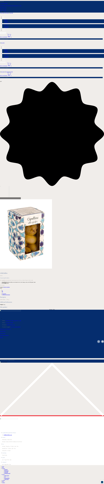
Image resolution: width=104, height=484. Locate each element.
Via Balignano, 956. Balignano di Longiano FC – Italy (10, 5)
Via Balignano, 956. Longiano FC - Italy (13, 320)
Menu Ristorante (3, 7)
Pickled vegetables (6, 287)
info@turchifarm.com (11, 324)
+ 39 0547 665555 (3, 3)
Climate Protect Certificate (5, 329)
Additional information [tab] (6, 294)
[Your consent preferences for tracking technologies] (102, 482)
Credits (1, 337)
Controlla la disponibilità (15, 327)
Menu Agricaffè (3, 10)
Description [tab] (4, 293)
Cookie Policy (2, 331)
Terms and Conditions (4, 335)
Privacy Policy (2, 333)
